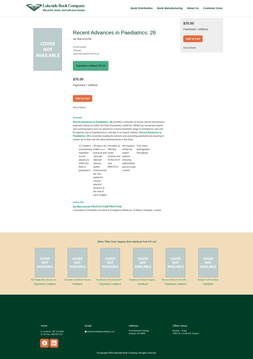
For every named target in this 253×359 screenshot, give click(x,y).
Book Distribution (142, 8)
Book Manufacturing (170, 8)
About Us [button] (193, 8)
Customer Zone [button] (212, 8)
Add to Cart (82, 98)
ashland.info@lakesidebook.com (101, 331)
